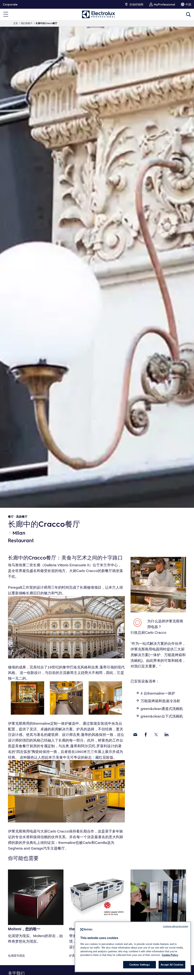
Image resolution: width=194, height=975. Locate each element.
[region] (133, 947)
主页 (15, 23)
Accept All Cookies (172, 964)
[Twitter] (156, 734)
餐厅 (11, 516)
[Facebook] (146, 734)
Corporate (10, 4)
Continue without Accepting (175, 926)
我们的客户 (26, 23)
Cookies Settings (139, 964)
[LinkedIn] (166, 734)
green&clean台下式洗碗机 (162, 716)
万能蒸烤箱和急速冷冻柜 (160, 701)
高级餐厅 (21, 516)
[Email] (135, 734)
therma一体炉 (161, 693)
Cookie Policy (170, 955)
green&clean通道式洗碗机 (162, 709)
